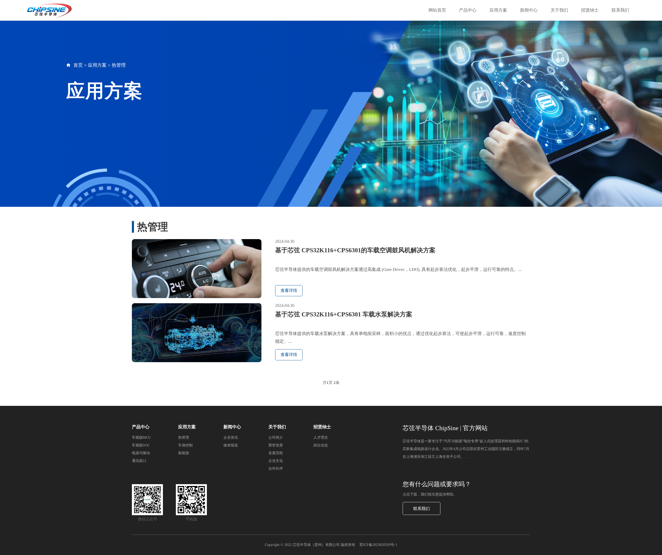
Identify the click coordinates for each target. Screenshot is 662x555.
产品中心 (468, 10)
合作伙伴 (275, 468)
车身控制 (185, 445)
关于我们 (559, 10)
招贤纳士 (590, 10)
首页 (78, 65)
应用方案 (498, 10)
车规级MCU (141, 437)
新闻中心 (529, 10)
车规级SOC (141, 445)
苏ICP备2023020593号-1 (378, 545)
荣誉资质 (275, 445)
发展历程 (275, 453)
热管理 (119, 65)
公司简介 (275, 437)
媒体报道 (230, 445)
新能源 (183, 453)
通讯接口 (139, 461)
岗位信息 (320, 445)
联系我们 (620, 10)
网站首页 (437, 10)
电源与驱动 (141, 453)
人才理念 (320, 437)
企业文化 (275, 461)
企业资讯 (230, 437)
